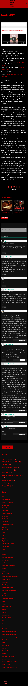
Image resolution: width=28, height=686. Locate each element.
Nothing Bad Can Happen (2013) (9, 461)
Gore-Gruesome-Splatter (8, 543)
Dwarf (3, 535)
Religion (4, 609)
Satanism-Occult (6, 615)
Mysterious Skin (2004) (7, 459)
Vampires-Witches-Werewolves (9, 661)
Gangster (4, 538)
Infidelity (4, 554)
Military (4, 571)
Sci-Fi (3, 623)
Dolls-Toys (4, 527)
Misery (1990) (5, 472)
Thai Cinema (5, 648)
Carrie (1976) (5, 483)
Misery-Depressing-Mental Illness (10, 576)
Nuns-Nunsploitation (7, 585)
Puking (3, 601)
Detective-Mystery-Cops (8, 524)
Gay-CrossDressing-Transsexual (9, 541)
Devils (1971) (5, 464)
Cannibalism (5, 510)
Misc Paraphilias (6, 574)
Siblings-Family (5, 640)
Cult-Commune (5, 521)
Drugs (3, 532)
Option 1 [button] (4, 24)
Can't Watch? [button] (5, 27)
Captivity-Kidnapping (7, 513)
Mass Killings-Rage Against (8, 565)
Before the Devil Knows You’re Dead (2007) (12, 475)
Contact (6, 683)
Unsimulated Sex (6, 659)
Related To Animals (6, 606)
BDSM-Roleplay (5, 505)
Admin (3, 18)
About (5, 681)
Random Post (7, 447)
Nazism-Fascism (6, 579)
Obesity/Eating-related (7, 587)
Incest (3, 552)
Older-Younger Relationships (9, 590)
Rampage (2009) (6, 485)
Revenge (4, 612)
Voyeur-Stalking (6, 664)
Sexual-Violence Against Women (9, 634)
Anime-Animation (6, 497)
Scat (3, 620)
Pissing (4, 593)
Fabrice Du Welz (5, 217)
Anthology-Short (6, 499)
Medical (4, 568)
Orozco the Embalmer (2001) (9, 467)
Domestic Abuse (6, 530)
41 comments (19, 18)
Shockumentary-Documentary (9, 637)
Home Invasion (5, 546)
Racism (4, 604)
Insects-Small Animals (7, 557)
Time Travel (5, 650)
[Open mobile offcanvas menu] (1, 4)
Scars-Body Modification (8, 618)
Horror (3, 549)
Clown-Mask (5, 516)
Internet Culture (6, 560)
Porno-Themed (5, 596)
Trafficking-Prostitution (8, 656)
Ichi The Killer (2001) (7, 470)
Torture (4, 653)
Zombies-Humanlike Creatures (9, 667)
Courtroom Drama (6, 519)
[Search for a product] (26, 3)
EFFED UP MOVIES (12, 1)
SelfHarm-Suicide (6, 626)
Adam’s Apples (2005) (7, 480)
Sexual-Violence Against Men (9, 631)
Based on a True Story (7, 502)
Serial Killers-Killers (7, 629)
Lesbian (4, 563)
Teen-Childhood (5, 645)
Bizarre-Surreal (6, 508)
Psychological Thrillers (7, 598)
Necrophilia (5, 582)
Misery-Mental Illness (12, 74)
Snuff (3, 642)
